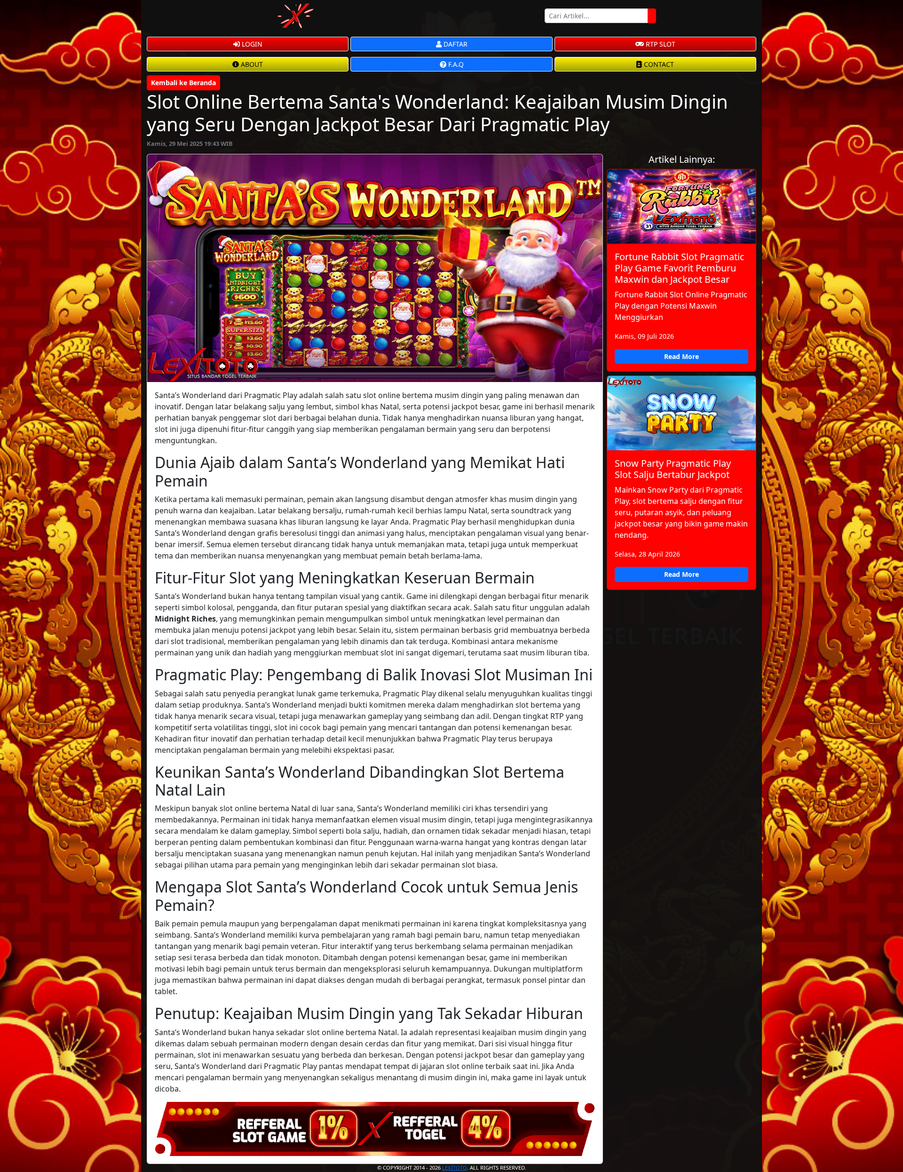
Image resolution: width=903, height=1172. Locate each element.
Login (251, 44)
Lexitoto (454, 1167)
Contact (658, 64)
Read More (681, 356)
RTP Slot (659, 44)
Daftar (454, 44)
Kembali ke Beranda (183, 82)
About (251, 64)
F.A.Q (455, 64)
